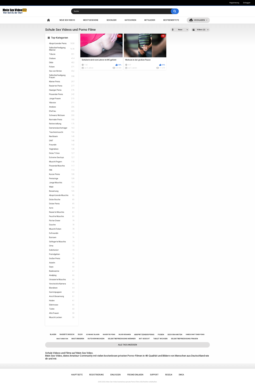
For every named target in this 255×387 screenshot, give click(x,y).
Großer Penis (61, 258)
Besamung (61, 191)
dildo (80, 334)
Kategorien (130, 20)
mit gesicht (144, 339)
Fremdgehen (61, 254)
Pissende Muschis (61, 166)
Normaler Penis (61, 119)
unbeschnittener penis (195, 334)
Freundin (61, 145)
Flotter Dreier (61, 221)
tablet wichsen (160, 339)
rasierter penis (109, 334)
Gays (61, 267)
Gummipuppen (61, 292)
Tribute (61, 54)
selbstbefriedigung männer (121, 339)
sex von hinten (174, 334)
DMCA (181, 375)
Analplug (61, 275)
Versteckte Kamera (61, 284)
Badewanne (61, 271)
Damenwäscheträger (61, 128)
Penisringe (61, 178)
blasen (53, 334)
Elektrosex (61, 305)
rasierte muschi (67, 334)
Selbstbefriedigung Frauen (61, 76)
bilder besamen (125, 334)
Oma (61, 246)
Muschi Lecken (61, 317)
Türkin (61, 309)
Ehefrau (61, 111)
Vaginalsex (61, 149)
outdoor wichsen (96, 339)
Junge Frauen (61, 98)
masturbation (62, 339)
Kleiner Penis (61, 81)
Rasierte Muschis (61, 212)
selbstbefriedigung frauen (184, 339)
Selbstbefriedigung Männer (61, 49)
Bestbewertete (171, 20)
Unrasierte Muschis (61, 279)
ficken (161, 334)
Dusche (61, 225)
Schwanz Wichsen (61, 115)
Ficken (61, 67)
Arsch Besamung (61, 296)
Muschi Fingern (61, 162)
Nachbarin (61, 136)
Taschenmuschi (61, 132)
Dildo (61, 62)
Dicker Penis (61, 204)
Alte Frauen (61, 313)
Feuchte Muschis (61, 216)
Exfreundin (61, 233)
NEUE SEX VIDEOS (67, 20)
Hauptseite (48, 20)
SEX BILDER (111, 20)
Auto (61, 208)
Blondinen (61, 288)
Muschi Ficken (61, 229)
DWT (61, 141)
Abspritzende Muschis (61, 195)
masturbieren (77, 339)
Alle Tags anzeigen (127, 345)
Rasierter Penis (61, 86)
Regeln (168, 375)
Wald (61, 187)
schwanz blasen (92, 334)
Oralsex (61, 58)
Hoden (61, 300)
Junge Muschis (61, 183)
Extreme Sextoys (61, 157)
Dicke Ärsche (61, 199)
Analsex (61, 107)
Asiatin (61, 263)
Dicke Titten (61, 153)
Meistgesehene (90, 20)
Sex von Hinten (61, 71)
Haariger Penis (61, 90)
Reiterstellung (61, 124)
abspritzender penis (144, 334)
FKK (61, 170)
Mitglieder (149, 20)
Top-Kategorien (59, 37)
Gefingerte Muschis (61, 242)
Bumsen (61, 237)
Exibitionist (61, 250)
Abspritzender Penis (61, 43)
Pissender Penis (61, 94)
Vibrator (61, 103)
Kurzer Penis (61, 174)
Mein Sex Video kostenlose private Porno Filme (123, 382)
